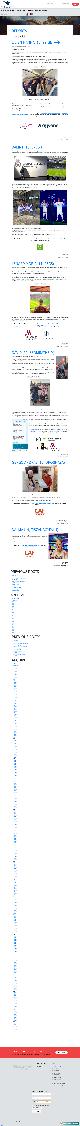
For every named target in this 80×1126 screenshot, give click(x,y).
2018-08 (15, 816)
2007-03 (15, 1020)
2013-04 (15, 910)
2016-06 (15, 852)
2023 (13, 606)
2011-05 (15, 947)
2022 (13, 607)
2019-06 (15, 800)
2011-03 (15, 950)
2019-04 (15, 803)
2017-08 (15, 835)
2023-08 (15, 726)
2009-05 (15, 985)
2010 (13, 626)
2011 (13, 624)
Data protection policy (37, 1107)
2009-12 (15, 976)
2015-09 (15, 865)
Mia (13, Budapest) (15, 590)
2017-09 (15, 833)
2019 (13, 612)
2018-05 (15, 821)
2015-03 (15, 875)
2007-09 (15, 1012)
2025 (13, 603)
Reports (19, 10)
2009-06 (15, 983)
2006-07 (15, 1026)
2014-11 (15, 882)
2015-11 (15, 864)
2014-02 (15, 893)
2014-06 (15, 888)
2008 (13, 629)
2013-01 (15, 913)
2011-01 (15, 953)
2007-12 (15, 1011)
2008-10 (15, 995)
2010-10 (15, 959)
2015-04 (15, 873)
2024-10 (15, 703)
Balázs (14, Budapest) (16, 586)
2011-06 (15, 945)
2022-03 (15, 754)
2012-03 (15, 930)
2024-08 (15, 706)
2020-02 (15, 792)
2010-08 (15, 962)
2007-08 (15, 1014)
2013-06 (15, 907)
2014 (13, 620)
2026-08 (15, 668)
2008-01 (15, 1008)
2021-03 (15, 772)
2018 (13, 614)
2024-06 (15, 709)
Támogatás (63, 1052)
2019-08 (15, 798)
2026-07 (15, 670)
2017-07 (15, 836)
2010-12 (15, 956)
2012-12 (15, 916)
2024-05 (15, 711)
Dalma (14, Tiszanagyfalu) (35, 529)
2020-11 (15, 780)
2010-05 (15, 966)
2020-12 (15, 778)
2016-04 (15, 855)
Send (38, 1111)
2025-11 (15, 682)
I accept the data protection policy (41, 1105)
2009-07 (15, 982)
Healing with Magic (28, 10)
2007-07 (15, 1015)
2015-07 (15, 868)
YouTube (27, 14)
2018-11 (15, 812)
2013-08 (15, 904)
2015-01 (15, 878)
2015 (13, 618)
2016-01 (15, 859)
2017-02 (15, 843)
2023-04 (15, 732)
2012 (13, 623)
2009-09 (15, 980)
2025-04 (15, 693)
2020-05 (15, 789)
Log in (1, 1125)
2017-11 (15, 832)
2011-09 (15, 940)
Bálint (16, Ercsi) (27, 147)
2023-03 (15, 734)
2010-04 (15, 968)
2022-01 (15, 757)
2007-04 (15, 1018)
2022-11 (15, 742)
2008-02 (15, 1006)
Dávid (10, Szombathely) (33, 352)
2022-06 (15, 749)
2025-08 (15, 686)
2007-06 (15, 1017)
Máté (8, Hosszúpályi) (16, 587)
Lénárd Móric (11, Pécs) (33, 263)
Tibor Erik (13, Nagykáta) (17, 579)
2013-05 (15, 908)
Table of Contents (15, 598)
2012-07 (15, 924)
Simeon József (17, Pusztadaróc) (18, 581)
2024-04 (15, 712)
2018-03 (15, 824)
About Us (3, 10)
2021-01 (15, 775)
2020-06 (15, 787)
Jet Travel (17, 327)
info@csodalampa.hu (58, 1066)
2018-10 (15, 813)
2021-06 (15, 768)
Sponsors (38, 10)
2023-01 (15, 737)
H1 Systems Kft (39, 431)
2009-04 (15, 986)
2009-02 (15, 989)
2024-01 (15, 717)
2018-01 (15, 827)
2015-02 (15, 876)
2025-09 (15, 685)
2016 (13, 617)
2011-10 (15, 939)
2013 (13, 621)
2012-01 (15, 933)
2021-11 (15, 761)
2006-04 (15, 1029)
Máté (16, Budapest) (16, 584)
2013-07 (15, 905)
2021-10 (15, 763)
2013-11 (15, 899)
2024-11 (15, 702)
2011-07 (15, 943)
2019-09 (15, 797)
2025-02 (15, 696)
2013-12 (15, 898)
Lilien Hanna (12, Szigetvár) (36, 42)
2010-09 (15, 960)
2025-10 (15, 683)
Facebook (23, 14)
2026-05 (15, 673)
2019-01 (15, 807)
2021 (13, 609)
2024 (13, 604)
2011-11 (15, 937)
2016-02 (15, 858)
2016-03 (15, 856)
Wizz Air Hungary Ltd (47, 113)
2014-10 (15, 884)
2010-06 (15, 965)
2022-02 (15, 755)
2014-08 (15, 887)
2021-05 (15, 769)
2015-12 (15, 862)
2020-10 (15, 781)
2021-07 (15, 766)
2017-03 (15, 841)
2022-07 (15, 748)
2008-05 (15, 1003)
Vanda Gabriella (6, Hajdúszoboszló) (19, 578)
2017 (13, 615)
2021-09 (15, 764)
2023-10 (15, 723)
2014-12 (15, 881)
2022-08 (15, 746)
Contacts (39, 1066)
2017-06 (15, 838)
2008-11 (15, 994)
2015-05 (15, 872)
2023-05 (15, 731)
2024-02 (15, 716)
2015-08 (15, 867)
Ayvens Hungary (56, 113)
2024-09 (15, 705)
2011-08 (15, 942)
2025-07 (15, 688)
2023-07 (15, 728)
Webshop (44, 10)
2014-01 (15, 895)
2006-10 (15, 1023)
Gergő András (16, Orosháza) (38, 462)
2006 (13, 632)
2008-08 (15, 999)
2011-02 (15, 951)
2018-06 (15, 820)
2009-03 (15, 988)
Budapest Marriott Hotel (54, 323)
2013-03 (15, 911)
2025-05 (15, 691)
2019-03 (15, 804)
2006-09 (15, 1025)
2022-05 (15, 751)
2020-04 (15, 791)
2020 (13, 611)
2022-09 (15, 745)
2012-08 (15, 922)
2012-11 (15, 917)
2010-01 (15, 973)
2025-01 (15, 697)
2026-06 (15, 671)
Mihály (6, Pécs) (15, 575)
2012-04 (15, 928)
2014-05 (15, 890)
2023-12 (15, 720)
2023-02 (15, 735)
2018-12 (15, 810)
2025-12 (15, 680)
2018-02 (15, 826)
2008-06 (15, 1002)
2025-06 (15, 690)
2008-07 (15, 1000)
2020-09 (15, 783)
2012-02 (15, 931)
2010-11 (15, 957)
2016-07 (15, 850)
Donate (75, 4)
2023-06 (15, 729)
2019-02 (15, 806)
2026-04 (15, 674)
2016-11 (15, 846)
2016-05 (15, 853)
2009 (13, 627)
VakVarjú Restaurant (55, 431)
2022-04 (15, 752)
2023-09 (15, 725)
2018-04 (15, 823)
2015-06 (15, 870)
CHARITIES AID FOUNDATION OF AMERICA (41, 503)
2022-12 (15, 740)
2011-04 (15, 948)
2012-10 (15, 919)
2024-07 (15, 708)
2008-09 (15, 997)
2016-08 (15, 849)
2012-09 (15, 920)
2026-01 (15, 677)
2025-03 (15, 694)
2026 (13, 601)
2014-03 (15, 891)
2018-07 (15, 818)
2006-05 (15, 1028)
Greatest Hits (14, 600)
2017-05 (15, 839)
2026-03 (15, 676)
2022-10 (15, 743)
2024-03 (15, 714)
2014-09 (15, 885)
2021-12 (15, 760)
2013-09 (15, 902)
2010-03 (15, 969)
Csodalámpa (7, 4)
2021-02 (15, 774)
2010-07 (15, 963)
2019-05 (15, 801)
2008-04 (15, 1005)
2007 (13, 630)
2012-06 (15, 925)
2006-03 (15, 1031)
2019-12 (15, 795)
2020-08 (15, 784)
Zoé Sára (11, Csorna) (16, 576)
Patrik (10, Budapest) (16, 583)
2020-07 (15, 786)
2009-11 (15, 977)
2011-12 (15, 936)
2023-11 (15, 722)
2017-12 (15, 830)
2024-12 (15, 700)
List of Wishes (11, 10)
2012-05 (15, 927)
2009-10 (15, 979)
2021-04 (15, 771)
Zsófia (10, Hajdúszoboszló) (18, 589)
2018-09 (15, 815)
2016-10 (15, 847)
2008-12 (15, 992)
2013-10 (15, 901)
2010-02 (15, 971)
